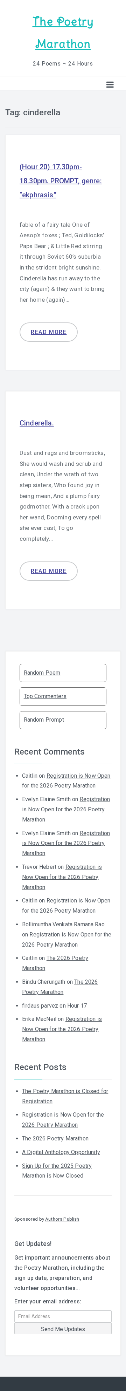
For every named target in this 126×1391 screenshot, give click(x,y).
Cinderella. (37, 423)
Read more (48, 332)
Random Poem (42, 672)
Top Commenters (45, 696)
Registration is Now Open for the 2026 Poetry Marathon (66, 809)
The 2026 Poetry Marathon (55, 1138)
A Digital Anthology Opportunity (61, 1152)
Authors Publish (62, 1219)
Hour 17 (77, 1005)
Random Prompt (44, 719)
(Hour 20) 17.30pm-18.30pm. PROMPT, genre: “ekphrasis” (61, 181)
